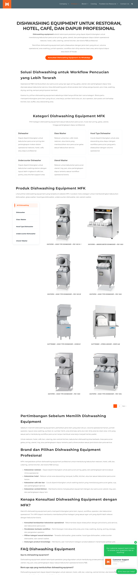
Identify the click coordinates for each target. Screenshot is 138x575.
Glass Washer (21, 219)
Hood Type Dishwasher (24, 226)
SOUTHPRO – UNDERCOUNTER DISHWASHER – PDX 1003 (105, 244)
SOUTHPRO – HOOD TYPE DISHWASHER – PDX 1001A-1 (64, 244)
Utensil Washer (21, 241)
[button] (132, 4)
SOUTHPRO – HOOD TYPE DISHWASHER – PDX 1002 (105, 294)
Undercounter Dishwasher (25, 234)
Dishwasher (20, 212)
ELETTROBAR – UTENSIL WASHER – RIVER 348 (105, 344)
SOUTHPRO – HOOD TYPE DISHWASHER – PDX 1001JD (64, 294)
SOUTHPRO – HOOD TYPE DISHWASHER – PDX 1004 (105, 394)
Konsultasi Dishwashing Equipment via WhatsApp (69, 58)
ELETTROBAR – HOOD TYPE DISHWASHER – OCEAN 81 (64, 344)
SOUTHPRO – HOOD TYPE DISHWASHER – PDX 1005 (64, 394)
